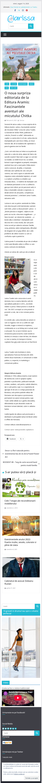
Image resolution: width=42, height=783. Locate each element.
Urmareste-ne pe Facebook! (13, 712)
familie (31, 84)
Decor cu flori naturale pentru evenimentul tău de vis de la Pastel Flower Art (22, 453)
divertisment (23, 84)
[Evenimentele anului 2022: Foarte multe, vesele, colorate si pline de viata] (21, 517)
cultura (13, 84)
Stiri (6, 88)
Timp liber (13, 88)
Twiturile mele (7, 757)
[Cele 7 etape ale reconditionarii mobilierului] (21, 479)
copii (6, 84)
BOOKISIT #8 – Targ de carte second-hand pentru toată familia (20, 464)
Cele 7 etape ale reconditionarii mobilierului (20, 502)
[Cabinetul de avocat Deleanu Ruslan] (21, 559)
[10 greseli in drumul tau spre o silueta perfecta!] (21, 647)
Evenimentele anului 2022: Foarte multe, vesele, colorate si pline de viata (20, 542)
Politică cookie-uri (19, 774)
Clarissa (21, 120)
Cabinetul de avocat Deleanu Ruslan (19, 582)
